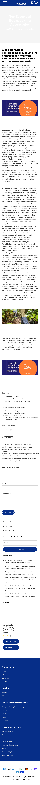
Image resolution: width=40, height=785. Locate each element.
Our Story (8, 527)
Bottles (4, 692)
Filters (4, 696)
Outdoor (5, 720)
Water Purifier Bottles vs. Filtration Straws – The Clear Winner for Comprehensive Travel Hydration (21, 588)
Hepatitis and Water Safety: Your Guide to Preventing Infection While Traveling (20, 567)
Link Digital (25, 779)
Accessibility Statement (10, 752)
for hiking (9, 202)
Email (4, 484)
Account (5, 735)
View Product (11, 647)
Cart (3, 738)
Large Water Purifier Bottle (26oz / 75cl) (9, 627)
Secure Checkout (8, 742)
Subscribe (20, 549)
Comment (5, 494)
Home (4, 671)
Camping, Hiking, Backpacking (13, 707)
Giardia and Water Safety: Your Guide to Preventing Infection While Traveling (19, 561)
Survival (4, 714)
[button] (36, 3)
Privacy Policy (7, 748)
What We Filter (10, 530)
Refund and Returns (9, 755)
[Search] (32, 2)
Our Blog (5, 681)
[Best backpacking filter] (20, 108)
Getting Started (7, 731)
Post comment (8, 512)
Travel (4, 710)
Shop (4, 675)
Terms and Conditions (10, 745)
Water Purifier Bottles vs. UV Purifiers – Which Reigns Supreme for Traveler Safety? (20, 595)
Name (4, 474)
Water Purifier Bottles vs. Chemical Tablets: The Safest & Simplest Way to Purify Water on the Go (20, 580)
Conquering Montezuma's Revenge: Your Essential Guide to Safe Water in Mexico (19, 573)
